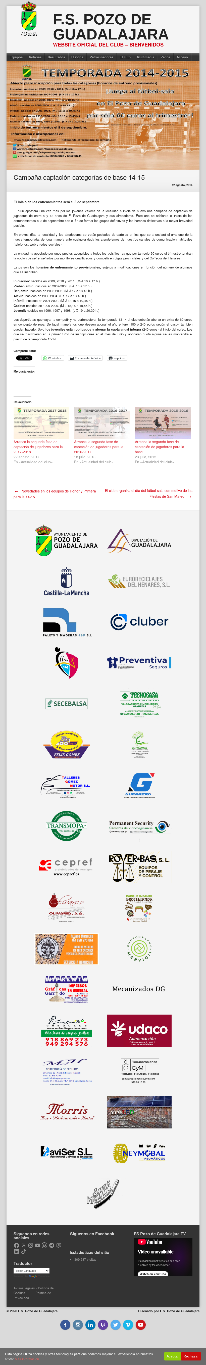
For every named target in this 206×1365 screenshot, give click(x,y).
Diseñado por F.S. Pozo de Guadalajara (168, 1310)
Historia (77, 57)
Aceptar (173, 1356)
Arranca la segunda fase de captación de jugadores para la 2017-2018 (38, 446)
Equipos (16, 57)
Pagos (165, 57)
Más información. (27, 1358)
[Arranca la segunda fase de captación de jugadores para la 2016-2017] (102, 423)
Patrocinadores (101, 57)
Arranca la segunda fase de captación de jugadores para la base (159, 446)
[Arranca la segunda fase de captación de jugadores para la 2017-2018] (41, 423)
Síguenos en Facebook (92, 1234)
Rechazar (191, 1356)
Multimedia (145, 57)
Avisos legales (24, 1288)
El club (125, 57)
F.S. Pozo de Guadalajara (111, 27)
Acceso (182, 57)
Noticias (35, 57)
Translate (44, 1276)
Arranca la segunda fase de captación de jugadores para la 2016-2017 (98, 446)
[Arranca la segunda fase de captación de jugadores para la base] (163, 423)
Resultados (56, 57)
